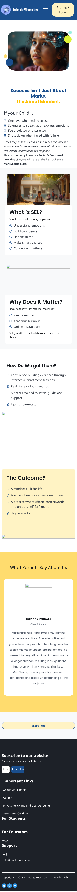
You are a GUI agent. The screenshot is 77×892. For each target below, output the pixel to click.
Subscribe (17, 769)
